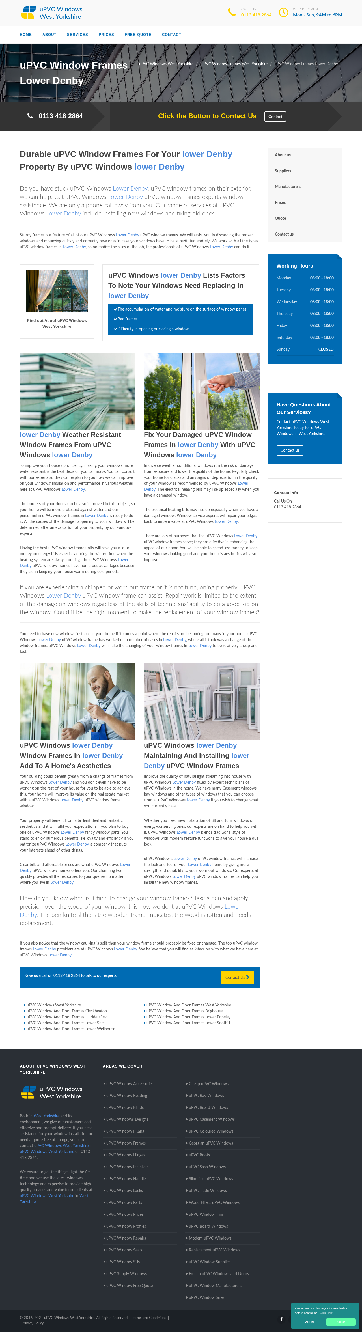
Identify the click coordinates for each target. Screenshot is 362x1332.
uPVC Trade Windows (208, 1191)
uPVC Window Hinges (125, 1155)
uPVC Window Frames (126, 1143)
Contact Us (235, 978)
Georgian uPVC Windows (211, 1143)
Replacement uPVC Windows (214, 1250)
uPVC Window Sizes (206, 1298)
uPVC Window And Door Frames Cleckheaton (67, 1011)
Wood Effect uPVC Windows (214, 1203)
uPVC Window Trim (206, 1215)
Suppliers (283, 171)
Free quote (138, 35)
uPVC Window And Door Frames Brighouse (184, 1011)
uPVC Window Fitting (125, 1131)
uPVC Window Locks (124, 1191)
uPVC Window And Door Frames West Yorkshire (188, 1005)
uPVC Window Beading (126, 1096)
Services (77, 35)
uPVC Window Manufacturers (215, 1286)
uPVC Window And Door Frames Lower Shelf (66, 1023)
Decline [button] (309, 1321)
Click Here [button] (326, 1312)
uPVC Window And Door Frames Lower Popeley (188, 1017)
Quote (280, 219)
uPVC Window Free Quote (129, 1286)
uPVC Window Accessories (129, 1084)
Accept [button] (341, 1321)
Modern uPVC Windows (210, 1238)
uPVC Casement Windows (212, 1120)
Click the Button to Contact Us (204, 116)
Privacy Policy (32, 1323)
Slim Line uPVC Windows (211, 1179)
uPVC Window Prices (124, 1215)
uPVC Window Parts (124, 1203)
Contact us (284, 234)
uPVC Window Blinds (125, 1108)
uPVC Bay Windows (206, 1096)
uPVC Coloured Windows (211, 1131)
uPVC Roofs (199, 1155)
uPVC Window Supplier (209, 1262)
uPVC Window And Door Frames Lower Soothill (188, 1023)
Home (26, 35)
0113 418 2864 (256, 15)
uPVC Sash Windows (207, 1167)
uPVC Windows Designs (127, 1120)
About (49, 35)
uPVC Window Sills (123, 1262)
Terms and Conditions (149, 1318)
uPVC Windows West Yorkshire (54, 1005)
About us (283, 155)
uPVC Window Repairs (126, 1238)
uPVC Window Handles (126, 1179)
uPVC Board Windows (208, 1108)
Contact (171, 35)
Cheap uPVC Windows (209, 1084)
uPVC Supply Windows (126, 1274)
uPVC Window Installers (127, 1167)
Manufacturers (288, 187)
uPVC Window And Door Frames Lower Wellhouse (71, 1029)
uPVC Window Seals (124, 1250)
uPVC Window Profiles (126, 1226)
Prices (106, 35)
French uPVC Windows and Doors (219, 1274)
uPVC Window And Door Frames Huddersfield (67, 1017)
